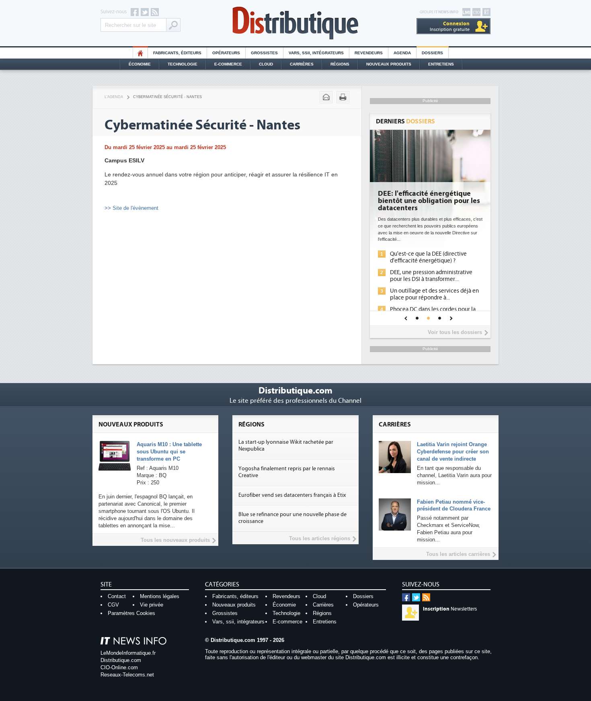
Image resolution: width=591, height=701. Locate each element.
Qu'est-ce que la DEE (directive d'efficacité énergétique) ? (428, 257)
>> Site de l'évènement (131, 208)
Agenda (402, 53)
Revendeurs (369, 53)
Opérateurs (226, 53)
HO (140, 52)
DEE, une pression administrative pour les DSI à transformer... (431, 276)
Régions (339, 64)
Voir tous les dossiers (455, 332)
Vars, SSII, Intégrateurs (316, 53)
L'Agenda (114, 97)
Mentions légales (159, 596)
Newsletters (450, 609)
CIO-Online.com (119, 667)
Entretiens (441, 64)
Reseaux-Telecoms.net (127, 675)
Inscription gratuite (450, 26)
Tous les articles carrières (458, 554)
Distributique (295, 23)
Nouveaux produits (234, 605)
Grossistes (264, 53)
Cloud (266, 64)
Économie (140, 64)
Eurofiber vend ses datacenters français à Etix (292, 495)
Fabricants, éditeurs (177, 53)
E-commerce (228, 64)
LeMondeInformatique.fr (128, 653)
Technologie (182, 64)
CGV (113, 605)
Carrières (302, 64)
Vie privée (151, 605)
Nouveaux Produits (388, 64)
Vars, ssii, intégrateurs (238, 622)
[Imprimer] (343, 97)
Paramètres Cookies (131, 613)
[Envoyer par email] (326, 97)
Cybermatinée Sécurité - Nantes (167, 97)
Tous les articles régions (319, 538)
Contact (117, 596)
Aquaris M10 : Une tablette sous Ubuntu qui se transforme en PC (169, 451)
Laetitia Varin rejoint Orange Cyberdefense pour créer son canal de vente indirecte (453, 451)
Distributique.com (121, 660)
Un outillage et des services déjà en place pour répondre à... (434, 294)
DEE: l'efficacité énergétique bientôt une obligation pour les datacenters (429, 201)
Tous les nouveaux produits (175, 540)
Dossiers (432, 53)
